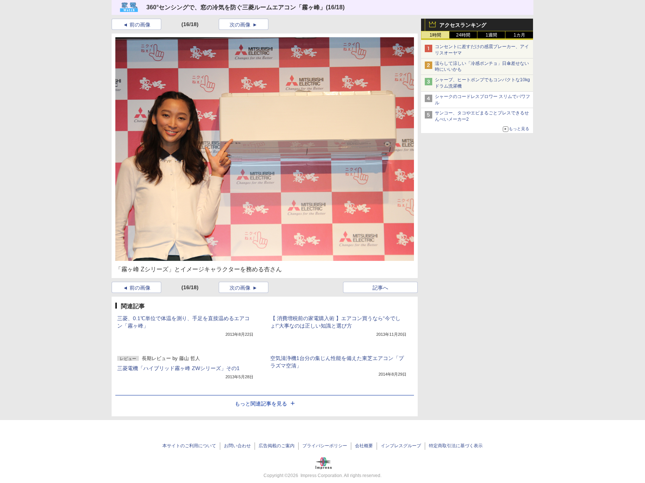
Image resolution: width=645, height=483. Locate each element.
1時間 (435, 35)
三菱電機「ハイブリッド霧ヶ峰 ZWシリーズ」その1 (178, 368)
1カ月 (519, 35)
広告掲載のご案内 (277, 445)
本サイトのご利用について (189, 445)
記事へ (380, 288)
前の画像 (140, 25)
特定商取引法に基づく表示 (456, 445)
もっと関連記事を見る (261, 404)
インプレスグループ (401, 445)
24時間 (463, 35)
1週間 (491, 35)
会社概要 (364, 445)
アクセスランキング (462, 25)
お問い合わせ (237, 445)
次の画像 (240, 25)
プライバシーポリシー (324, 445)
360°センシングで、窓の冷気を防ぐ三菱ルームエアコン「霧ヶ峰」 (236, 7)
